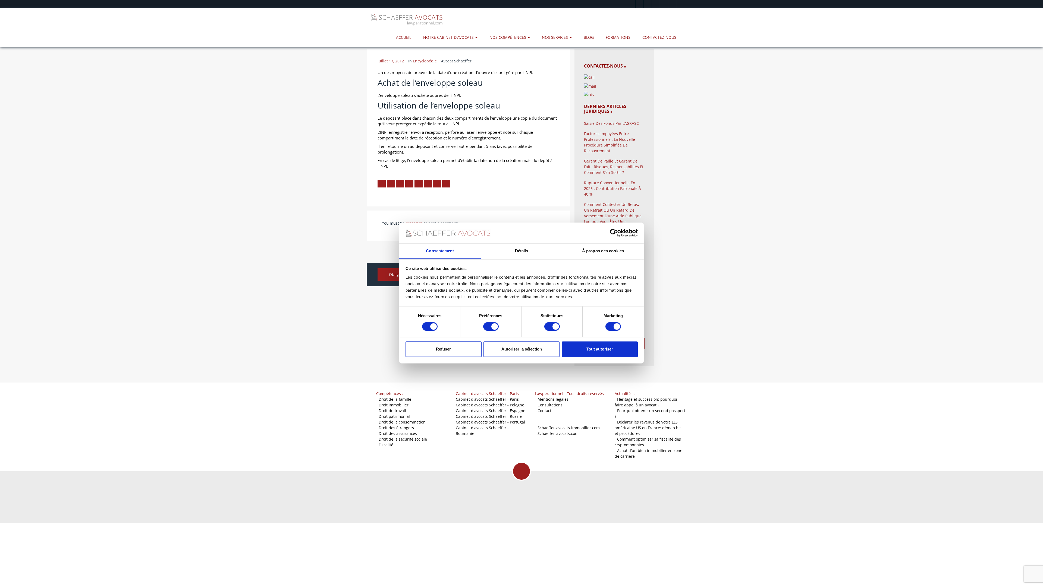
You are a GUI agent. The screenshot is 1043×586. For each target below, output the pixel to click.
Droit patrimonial (394, 416)
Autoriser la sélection (521, 349)
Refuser (443, 349)
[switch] (491, 326)
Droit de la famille (395, 399)
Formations (618, 37)
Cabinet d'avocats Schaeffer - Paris (487, 399)
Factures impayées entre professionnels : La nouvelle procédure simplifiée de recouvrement (609, 142)
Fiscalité (386, 444)
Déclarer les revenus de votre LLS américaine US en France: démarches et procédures (649, 427)
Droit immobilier (394, 404)
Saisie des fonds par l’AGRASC (611, 123)
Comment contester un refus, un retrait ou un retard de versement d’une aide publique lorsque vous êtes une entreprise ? (613, 216)
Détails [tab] (521, 251)
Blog (589, 37)
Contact (544, 410)
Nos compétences (508, 37)
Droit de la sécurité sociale (403, 439)
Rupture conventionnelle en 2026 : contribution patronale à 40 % (612, 188)
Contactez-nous (659, 37)
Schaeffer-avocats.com (558, 433)
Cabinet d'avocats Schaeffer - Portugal (490, 422)
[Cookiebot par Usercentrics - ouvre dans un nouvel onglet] (614, 233)
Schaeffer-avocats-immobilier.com (569, 427)
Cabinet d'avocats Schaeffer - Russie (489, 416)
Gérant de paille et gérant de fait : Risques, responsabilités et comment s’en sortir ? (613, 166)
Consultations (550, 404)
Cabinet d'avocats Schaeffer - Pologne (490, 404)
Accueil (403, 37)
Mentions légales (553, 399)
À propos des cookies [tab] (603, 251)
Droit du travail (392, 410)
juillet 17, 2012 (391, 60)
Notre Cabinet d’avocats (449, 37)
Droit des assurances (398, 433)
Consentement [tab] (440, 251)
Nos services (555, 37)
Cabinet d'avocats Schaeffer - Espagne (490, 410)
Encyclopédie (425, 60)
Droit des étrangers (396, 427)
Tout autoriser (599, 349)
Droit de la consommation (402, 422)
